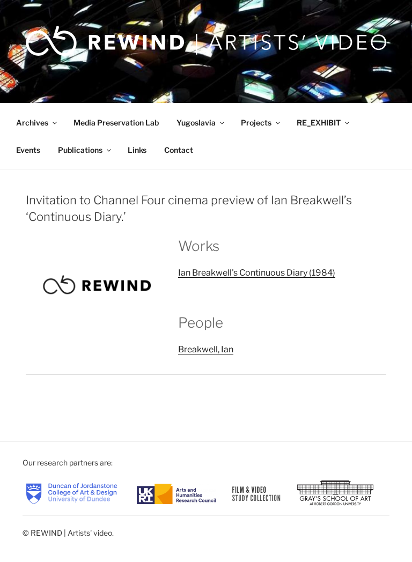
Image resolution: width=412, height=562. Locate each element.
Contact (178, 149)
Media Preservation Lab (116, 122)
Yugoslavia (196, 122)
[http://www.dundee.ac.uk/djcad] (72, 493)
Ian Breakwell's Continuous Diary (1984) (256, 273)
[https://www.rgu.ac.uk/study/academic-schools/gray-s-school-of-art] (335, 493)
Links (137, 149)
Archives (32, 122)
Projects (256, 122)
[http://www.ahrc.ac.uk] (176, 493)
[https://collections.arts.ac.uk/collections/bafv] (256, 493)
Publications (80, 149)
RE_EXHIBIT (319, 122)
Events (28, 149)
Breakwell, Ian (205, 349)
